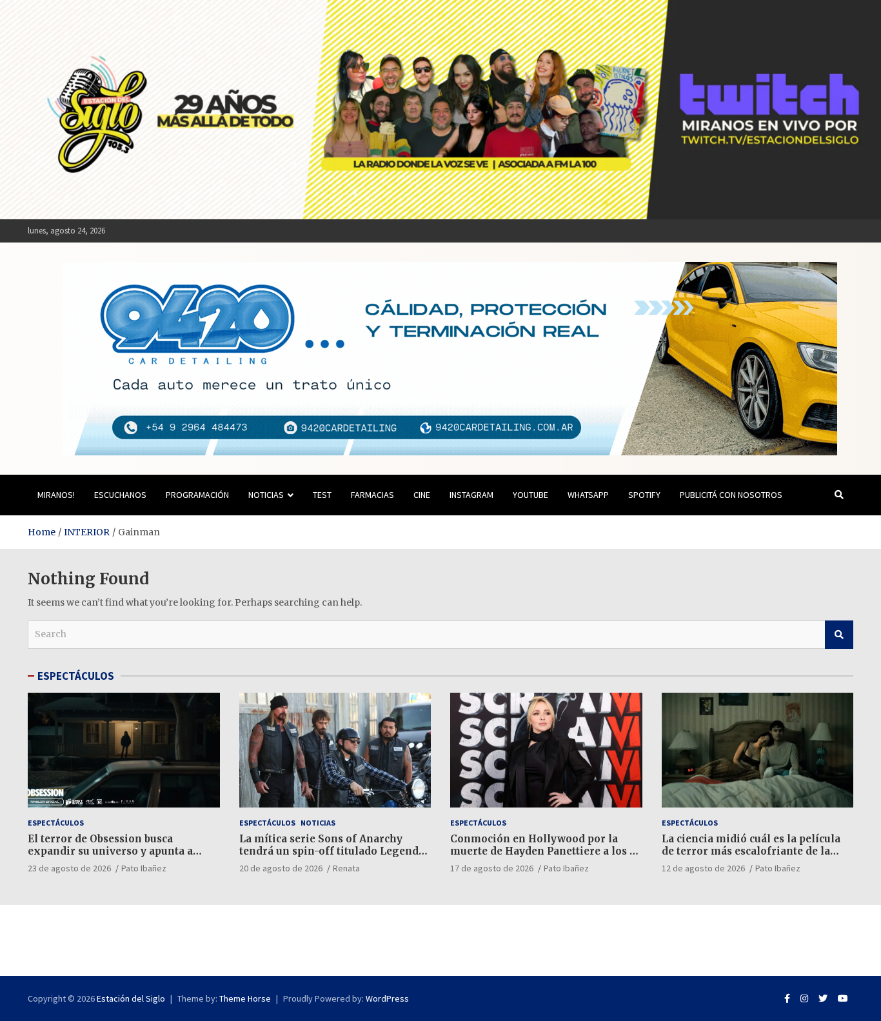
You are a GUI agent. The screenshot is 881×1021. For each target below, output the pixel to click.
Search (839, 634)
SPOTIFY (644, 495)
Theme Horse (245, 998)
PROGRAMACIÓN (197, 495)
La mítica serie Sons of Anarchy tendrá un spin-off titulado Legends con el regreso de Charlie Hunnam (331, 851)
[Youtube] (843, 998)
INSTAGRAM (471, 495)
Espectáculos (56, 823)
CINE (421, 495)
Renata (346, 868)
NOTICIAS (266, 495)
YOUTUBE (530, 495)
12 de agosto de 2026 (703, 868)
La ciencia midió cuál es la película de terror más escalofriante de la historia (751, 851)
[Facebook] (787, 998)
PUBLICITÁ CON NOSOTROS (731, 495)
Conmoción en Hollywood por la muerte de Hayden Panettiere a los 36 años (546, 851)
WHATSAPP (588, 495)
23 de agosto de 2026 (69, 868)
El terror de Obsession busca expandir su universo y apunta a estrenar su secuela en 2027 (110, 851)
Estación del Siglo (131, 998)
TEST (322, 495)
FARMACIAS (372, 495)
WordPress (387, 998)
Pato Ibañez (143, 868)
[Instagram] (804, 998)
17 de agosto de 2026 (491, 868)
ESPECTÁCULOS (75, 676)
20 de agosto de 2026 (280, 868)
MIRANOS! (56, 495)
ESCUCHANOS (120, 495)
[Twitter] (823, 998)
